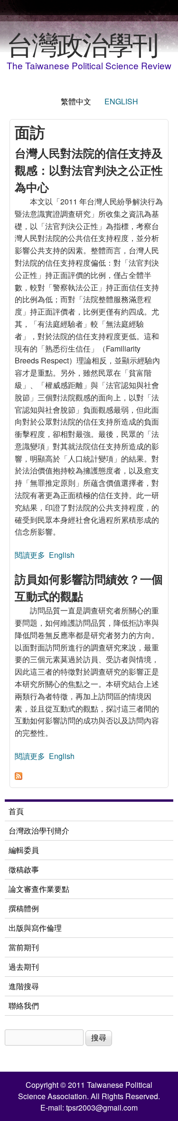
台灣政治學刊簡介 (39, 830)
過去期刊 (24, 966)
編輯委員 (24, 849)
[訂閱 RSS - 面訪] (18, 776)
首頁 (16, 811)
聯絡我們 (24, 1005)
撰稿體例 (24, 908)
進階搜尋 (24, 986)
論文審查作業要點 (39, 888)
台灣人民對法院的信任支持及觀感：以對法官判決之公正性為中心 (89, 170)
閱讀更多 (30, 554)
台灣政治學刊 (82, 43)
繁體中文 (76, 101)
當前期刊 (24, 947)
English (121, 101)
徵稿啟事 (24, 869)
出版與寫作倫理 (35, 927)
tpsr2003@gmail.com (102, 1107)
